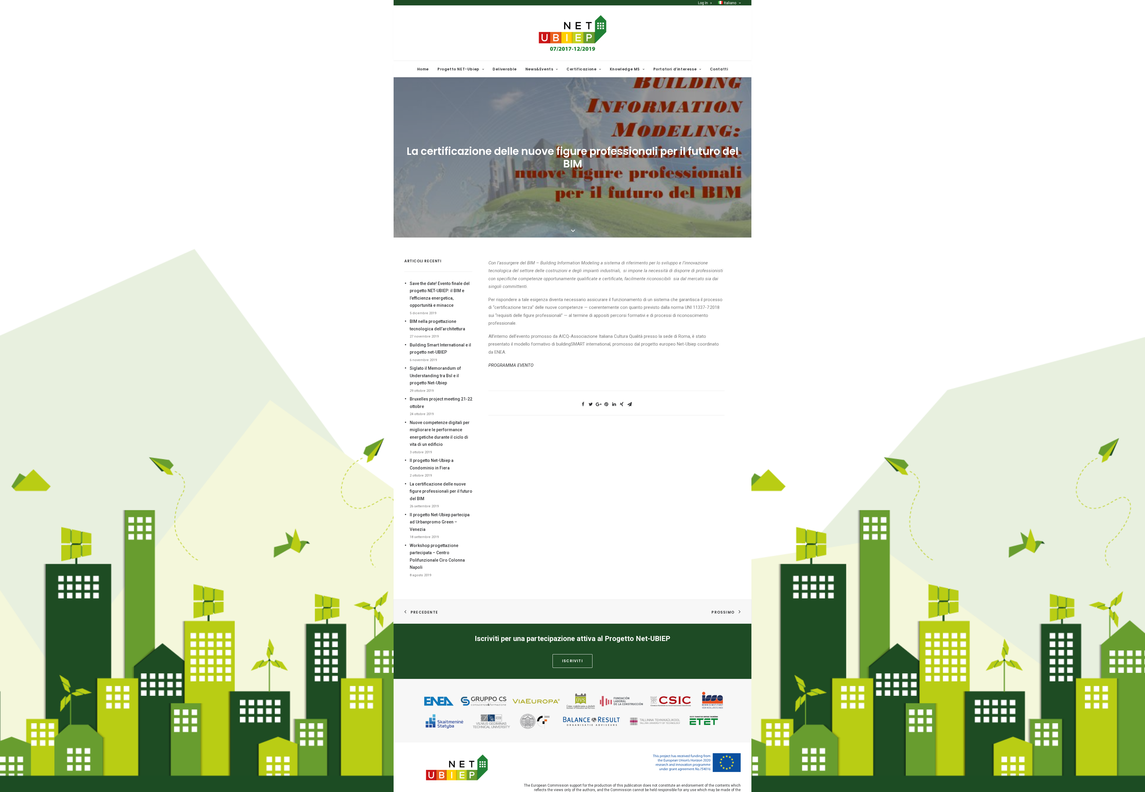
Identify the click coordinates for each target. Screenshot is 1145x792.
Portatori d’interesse (675, 69)
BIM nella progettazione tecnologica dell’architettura (437, 325)
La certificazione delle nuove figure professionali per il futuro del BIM (441, 491)
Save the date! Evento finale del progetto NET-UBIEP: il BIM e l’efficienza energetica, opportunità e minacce (440, 294)
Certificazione (581, 69)
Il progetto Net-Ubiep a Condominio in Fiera (432, 464)
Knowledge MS (625, 69)
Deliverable (505, 69)
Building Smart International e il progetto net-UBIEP (440, 349)
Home (423, 69)
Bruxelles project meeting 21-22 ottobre (441, 403)
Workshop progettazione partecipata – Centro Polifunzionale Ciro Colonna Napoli (437, 556)
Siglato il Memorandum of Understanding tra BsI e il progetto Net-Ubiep (435, 375)
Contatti (719, 69)
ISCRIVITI (572, 660)
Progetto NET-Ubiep (458, 69)
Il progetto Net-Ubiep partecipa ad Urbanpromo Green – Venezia (440, 522)
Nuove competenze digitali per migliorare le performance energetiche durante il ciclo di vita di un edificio (440, 433)
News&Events (539, 69)
